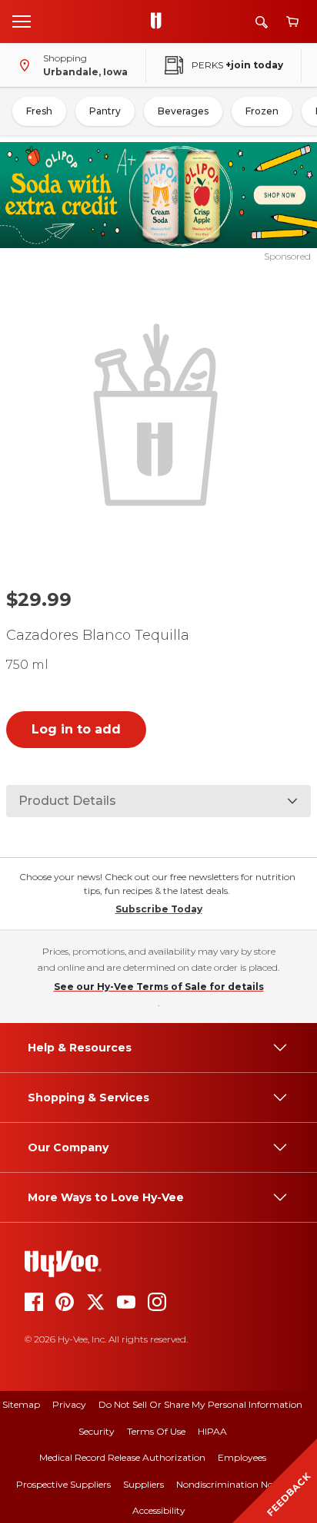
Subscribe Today (158, 909)
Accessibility (158, 1510)
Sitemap (21, 1404)
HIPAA (212, 1431)
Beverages (183, 111)
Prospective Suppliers (63, 1484)
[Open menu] (21, 21)
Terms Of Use (156, 1431)
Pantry (105, 111)
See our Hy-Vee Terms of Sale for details (159, 986)
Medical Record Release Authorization (122, 1457)
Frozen (262, 111)
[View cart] (292, 22)
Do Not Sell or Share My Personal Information (200, 1404)
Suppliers (143, 1484)
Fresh (39, 111)
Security (96, 1431)
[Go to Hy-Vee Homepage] (160, 21)
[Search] (261, 21)
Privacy (69, 1404)
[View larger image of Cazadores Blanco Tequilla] (159, 412)
